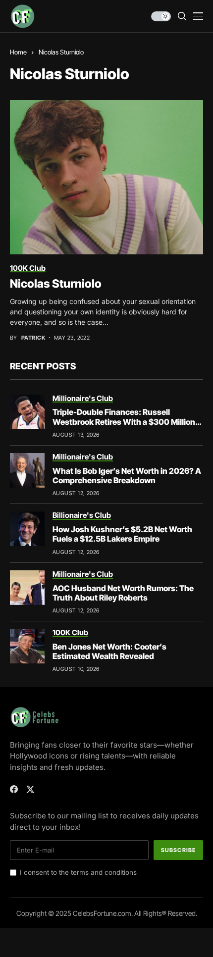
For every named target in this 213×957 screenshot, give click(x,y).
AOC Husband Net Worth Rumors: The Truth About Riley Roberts (123, 593)
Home (18, 52)
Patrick (33, 338)
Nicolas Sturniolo (56, 284)
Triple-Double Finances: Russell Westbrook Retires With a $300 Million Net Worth (124, 421)
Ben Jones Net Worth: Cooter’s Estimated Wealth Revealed (109, 651)
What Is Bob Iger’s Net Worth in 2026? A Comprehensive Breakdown (127, 475)
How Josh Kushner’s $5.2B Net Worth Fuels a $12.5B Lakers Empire (122, 534)
